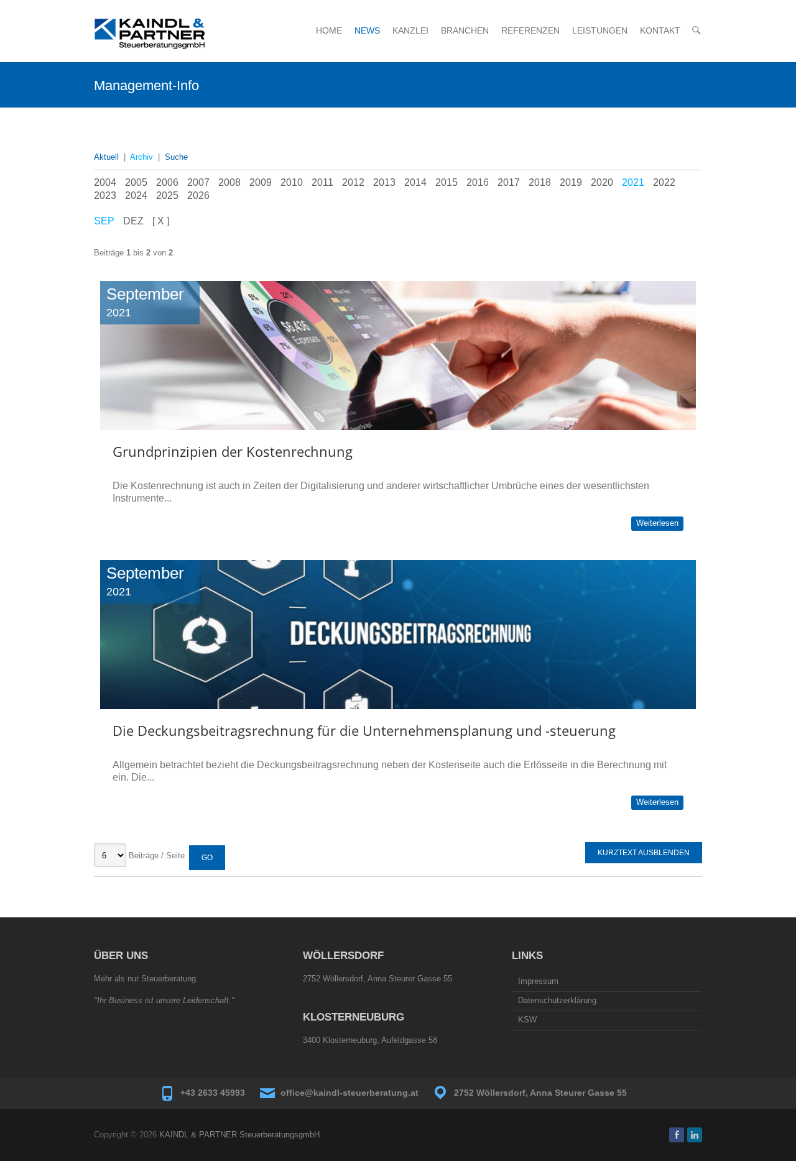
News (367, 30)
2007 (198, 182)
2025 (167, 195)
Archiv (141, 157)
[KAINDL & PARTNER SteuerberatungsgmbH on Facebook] (676, 1134)
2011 (322, 182)
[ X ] (160, 221)
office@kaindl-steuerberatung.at (349, 1093)
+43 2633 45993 (212, 1093)
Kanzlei (410, 30)
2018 (540, 182)
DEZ (133, 221)
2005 (136, 182)
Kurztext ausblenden (644, 852)
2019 (571, 182)
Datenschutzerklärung (557, 1000)
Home (329, 30)
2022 (664, 182)
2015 (446, 182)
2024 (136, 195)
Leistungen (599, 30)
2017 (508, 182)
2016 (477, 182)
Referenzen (530, 30)
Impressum (538, 981)
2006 (167, 182)
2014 (415, 182)
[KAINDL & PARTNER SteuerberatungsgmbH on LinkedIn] (694, 1134)
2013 (384, 182)
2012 (353, 182)
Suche (176, 157)
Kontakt (660, 30)
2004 (105, 182)
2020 (602, 182)
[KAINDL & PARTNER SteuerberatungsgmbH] (150, 33)
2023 (105, 195)
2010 (291, 182)
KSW (527, 1019)
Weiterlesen (657, 523)
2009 (260, 182)
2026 (198, 195)
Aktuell (106, 157)
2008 (229, 182)
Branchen (465, 30)
